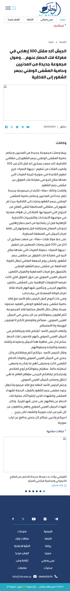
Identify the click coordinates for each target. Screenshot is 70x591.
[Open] (8, 8)
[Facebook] (6, 127)
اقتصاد (30, 20)
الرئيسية (62, 42)
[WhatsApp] (17, 127)
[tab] (44, 491)
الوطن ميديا (14, 20)
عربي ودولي (47, 20)
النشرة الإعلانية (22, 546)
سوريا (63, 20)
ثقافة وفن (22, 560)
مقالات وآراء (22, 538)
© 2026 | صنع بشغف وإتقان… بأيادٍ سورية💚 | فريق (40, 587)
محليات (48, 568)
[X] (11, 127)
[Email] (28, 127)
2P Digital (11, 587)
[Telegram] (22, 127)
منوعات (22, 531)
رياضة (48, 546)
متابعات (22, 568)
